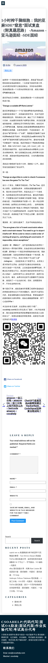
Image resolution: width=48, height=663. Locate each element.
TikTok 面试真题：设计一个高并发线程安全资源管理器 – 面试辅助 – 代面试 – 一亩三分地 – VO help (25, 588)
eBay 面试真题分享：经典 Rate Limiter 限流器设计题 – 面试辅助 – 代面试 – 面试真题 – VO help (25, 572)
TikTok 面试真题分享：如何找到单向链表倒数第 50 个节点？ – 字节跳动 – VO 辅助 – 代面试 (25, 562)
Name (13, 479)
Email (13, 487)
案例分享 (18, 602)
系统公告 (8, 71)
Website (14, 496)
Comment (15, 454)
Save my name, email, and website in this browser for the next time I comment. (22, 512)
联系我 (14, 319)
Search (8, 537)
